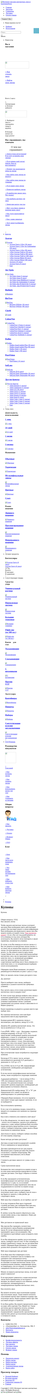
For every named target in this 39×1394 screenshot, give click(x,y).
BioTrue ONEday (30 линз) (19, 304)
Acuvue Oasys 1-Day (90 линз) (21, 250)
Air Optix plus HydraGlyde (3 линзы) (23, 284)
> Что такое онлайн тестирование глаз (10, 871)
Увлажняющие (12, 649)
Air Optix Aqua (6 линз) (18, 278)
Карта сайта (10, 1368)
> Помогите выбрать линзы (15, 189)
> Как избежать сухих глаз (9, 881)
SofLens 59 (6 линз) (17, 371)
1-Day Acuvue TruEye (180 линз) (21, 256)
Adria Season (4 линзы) (18, 395)
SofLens (8, 365)
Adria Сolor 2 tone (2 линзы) (20, 401)
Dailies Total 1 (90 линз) (18, 351)
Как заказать (10, 1344)
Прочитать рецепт (12, 1358)
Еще (11, 266)
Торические (10, 467)
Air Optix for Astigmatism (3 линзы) (22, 282)
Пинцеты (9, 707)
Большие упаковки (9, 618)
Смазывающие (12, 659)
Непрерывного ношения (12, 541)
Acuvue (8, 238)
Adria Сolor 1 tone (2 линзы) (20, 399)
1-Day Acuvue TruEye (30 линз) (21, 252)
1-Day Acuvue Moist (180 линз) (21, 260)
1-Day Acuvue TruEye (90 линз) (21, 254)
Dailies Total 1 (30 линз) (18, 349)
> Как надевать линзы (8, 774)
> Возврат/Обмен (9, 838)
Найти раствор (11, 1362)
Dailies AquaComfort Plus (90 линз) (22, 347)
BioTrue (8, 298)
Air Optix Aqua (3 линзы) (19, 276)
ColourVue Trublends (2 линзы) (21, 335)
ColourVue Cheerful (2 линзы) (20, 327)
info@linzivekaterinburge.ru (15, 1328)
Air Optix (9, 270)
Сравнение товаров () (13, 1382)
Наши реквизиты (12, 1332)
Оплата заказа (11, 1348)
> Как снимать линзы (8, 781)
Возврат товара (11, 1350)
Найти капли (10, 1364)
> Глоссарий (9, 767)
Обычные (9, 459)
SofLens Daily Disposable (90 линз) (22, 375)
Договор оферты (12, 1342)
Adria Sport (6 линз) (17, 397)
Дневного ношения (9, 514)
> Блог (7, 854)
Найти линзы (11, 1360)
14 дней (8, 428)
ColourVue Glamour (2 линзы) (20, 331)
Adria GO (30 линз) (17, 389)
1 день (8, 419)
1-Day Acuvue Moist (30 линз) (20, 258)
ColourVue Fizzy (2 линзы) (19, 329)
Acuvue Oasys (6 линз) (18, 264)
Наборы (9, 715)
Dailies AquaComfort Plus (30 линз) (22, 345)
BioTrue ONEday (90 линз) (19, 306)
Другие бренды (12, 379)
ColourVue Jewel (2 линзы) (19, 333)
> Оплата (8, 833)
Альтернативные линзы (14, 1366)
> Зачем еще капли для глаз (15, 204)
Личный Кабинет (11, 1376)
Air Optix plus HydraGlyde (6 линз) (22, 286)
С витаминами (11, 670)
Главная (8, 1384)
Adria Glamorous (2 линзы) (19, 388)
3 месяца (9, 444)
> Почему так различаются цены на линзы (15, 170)
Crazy (8, 498)
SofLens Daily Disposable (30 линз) (22, 373)
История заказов (11, 1378)
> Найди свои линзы (10, 81)
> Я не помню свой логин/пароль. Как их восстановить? (15, 163)
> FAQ (7, 842)
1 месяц (8, 436)
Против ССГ (8, 683)
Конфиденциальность (14, 1340)
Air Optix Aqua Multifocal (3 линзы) (22, 280)
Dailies (8, 339)
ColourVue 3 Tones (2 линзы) (20, 325)
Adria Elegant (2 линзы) (18, 386)
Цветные (9, 490)
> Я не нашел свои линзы (14, 186)
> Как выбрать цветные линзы (8, 889)
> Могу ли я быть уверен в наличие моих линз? (15, 209)
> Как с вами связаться (13, 219)
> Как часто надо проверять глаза (9, 861)
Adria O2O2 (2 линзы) (18, 391)
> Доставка (9, 829)
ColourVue (10, 319)
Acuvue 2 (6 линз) (16, 262)
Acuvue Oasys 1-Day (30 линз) (21, 244)
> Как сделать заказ (8, 74)
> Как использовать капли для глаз (10, 790)
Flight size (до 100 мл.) (10, 631)
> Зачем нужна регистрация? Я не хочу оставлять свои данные (15, 156)
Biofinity (9, 290)
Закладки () (9, 1380)
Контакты (9, 1330)
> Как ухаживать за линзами (9, 798)
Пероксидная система (11, 604)
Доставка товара (12, 1346)
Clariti (8, 310)
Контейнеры (11, 698)
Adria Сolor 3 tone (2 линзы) (20, 403)
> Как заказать (8, 825)
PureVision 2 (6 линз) (17, 361)
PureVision (10, 355)
